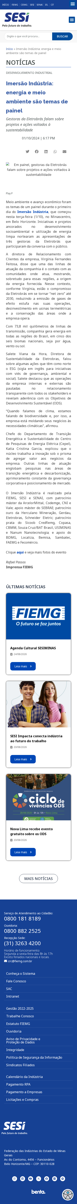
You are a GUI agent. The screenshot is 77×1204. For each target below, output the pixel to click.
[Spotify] (62, 1178)
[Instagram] (14, 1178)
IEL (46, 4)
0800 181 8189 (22, 918)
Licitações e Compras (22, 1099)
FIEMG (15, 4)
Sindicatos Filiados (20, 1065)
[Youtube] (30, 1178)
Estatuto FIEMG (18, 1023)
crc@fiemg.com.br (20, 961)
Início (5, 4)
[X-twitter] (38, 1178)
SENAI (40, 4)
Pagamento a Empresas (24, 1092)
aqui (20, 552)
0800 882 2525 (22, 930)
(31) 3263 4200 (22, 943)
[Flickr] (54, 1178)
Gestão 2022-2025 (20, 1008)
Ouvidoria (13, 1031)
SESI (32, 4)
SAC (9, 988)
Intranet (12, 996)
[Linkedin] (22, 1178)
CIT (52, 4)
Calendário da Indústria (24, 1076)
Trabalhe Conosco (20, 1016)
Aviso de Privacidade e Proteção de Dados (23, 1040)
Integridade (15, 1050)
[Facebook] (46, 1178)
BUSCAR (62, 36)
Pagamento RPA (18, 1084)
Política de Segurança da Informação (34, 1057)
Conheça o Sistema (20, 973)
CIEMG (24, 4)
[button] (72, 3)
